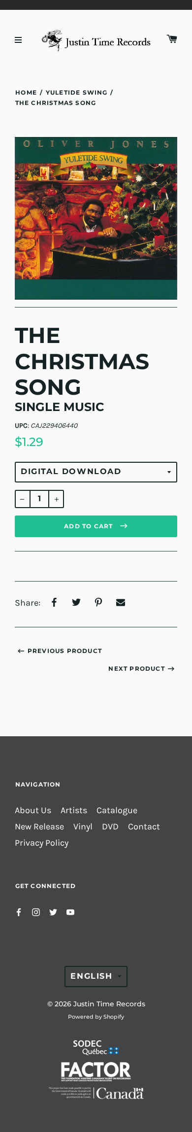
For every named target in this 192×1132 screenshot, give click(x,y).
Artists (74, 810)
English (91, 976)
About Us (33, 810)
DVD (110, 827)
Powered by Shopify (96, 1016)
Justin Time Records (109, 1003)
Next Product (136, 668)
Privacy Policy (41, 843)
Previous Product (65, 650)
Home (26, 92)
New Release (39, 827)
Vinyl (83, 827)
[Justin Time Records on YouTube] (70, 911)
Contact (144, 827)
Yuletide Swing (76, 92)
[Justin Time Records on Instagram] (36, 911)
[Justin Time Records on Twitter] (53, 911)
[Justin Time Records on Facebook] (19, 911)
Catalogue (116, 810)
